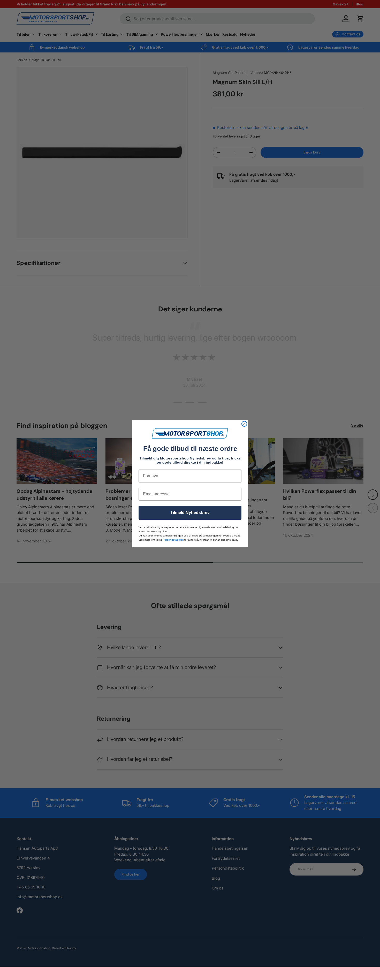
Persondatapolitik (173, 539)
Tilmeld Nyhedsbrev (190, 512)
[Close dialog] (244, 423)
